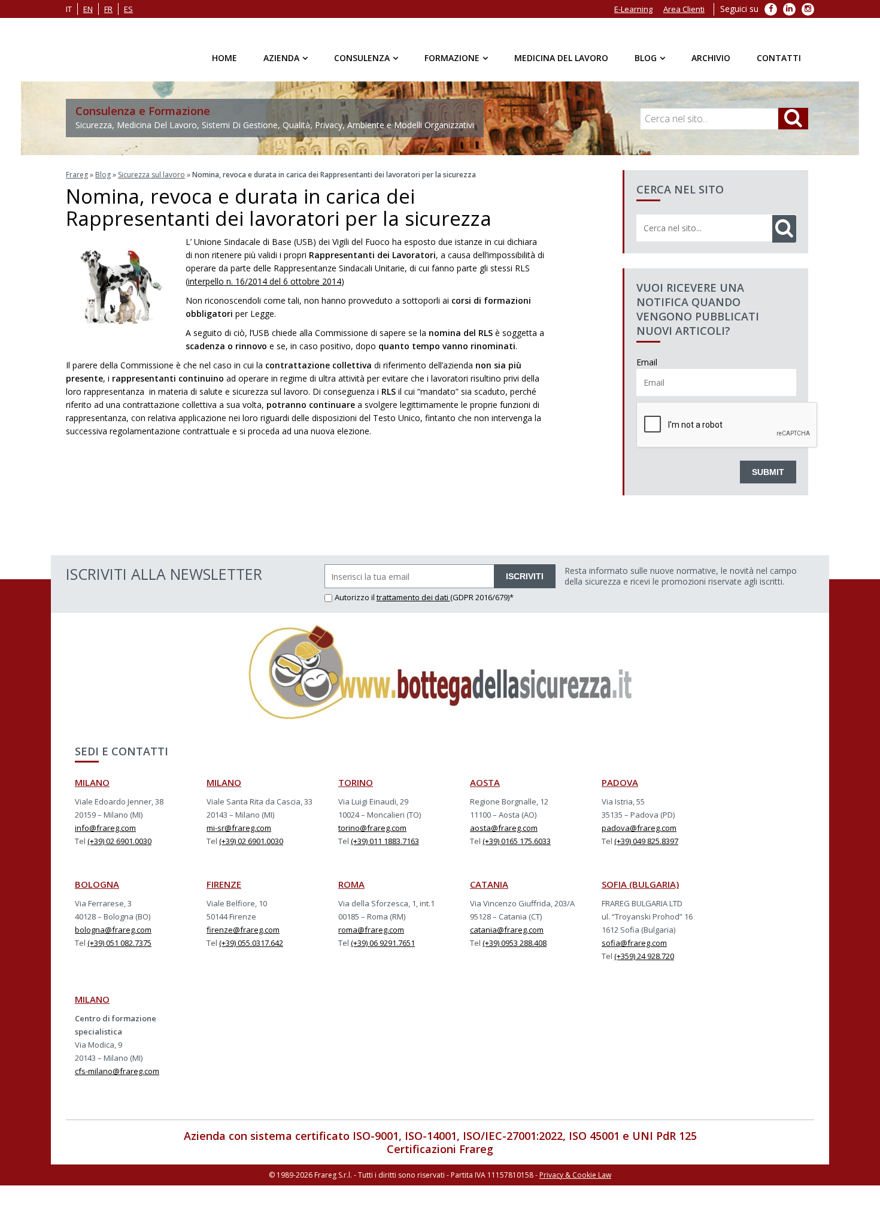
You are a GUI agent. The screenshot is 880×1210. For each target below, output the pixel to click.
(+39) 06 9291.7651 (383, 942)
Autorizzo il (356, 597)
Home (224, 57)
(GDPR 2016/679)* (482, 597)
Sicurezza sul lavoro (151, 175)
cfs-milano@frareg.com (117, 1071)
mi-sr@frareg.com (239, 827)
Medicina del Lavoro (561, 57)
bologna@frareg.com (113, 929)
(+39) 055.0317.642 (251, 942)
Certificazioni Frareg (440, 1149)
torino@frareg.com (372, 827)
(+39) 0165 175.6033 (517, 841)
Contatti (779, 57)
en (88, 9)
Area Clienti (684, 9)
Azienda (281, 57)
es (128, 9)
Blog (646, 57)
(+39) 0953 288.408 (515, 942)
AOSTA (485, 782)
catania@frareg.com (507, 929)
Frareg (77, 175)
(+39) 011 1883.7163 (385, 841)
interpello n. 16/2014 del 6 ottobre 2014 (264, 281)
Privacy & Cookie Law (575, 1175)
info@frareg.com (105, 827)
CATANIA (489, 884)
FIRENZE (224, 884)
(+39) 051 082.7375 (119, 942)
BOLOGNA (97, 884)
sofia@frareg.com (634, 942)
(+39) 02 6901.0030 (119, 841)
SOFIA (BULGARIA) (640, 884)
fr (108, 9)
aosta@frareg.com (504, 827)
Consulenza (362, 57)
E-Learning (633, 9)
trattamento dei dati (413, 597)
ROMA (351, 884)
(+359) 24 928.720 (644, 956)
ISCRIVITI (525, 576)
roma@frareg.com (371, 929)
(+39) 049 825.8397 (646, 841)
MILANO (92, 782)
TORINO (355, 782)
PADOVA (620, 782)
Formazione (452, 57)
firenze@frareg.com (243, 929)
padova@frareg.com (639, 827)
